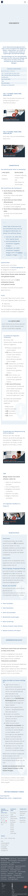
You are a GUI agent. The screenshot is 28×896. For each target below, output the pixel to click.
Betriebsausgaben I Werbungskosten (17, 860)
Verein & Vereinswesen (6, 875)
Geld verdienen (20, 877)
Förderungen (10, 868)
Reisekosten (23, 820)
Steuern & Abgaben (22, 858)
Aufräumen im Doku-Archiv (7, 85)
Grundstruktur (4, 77)
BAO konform (5, 817)
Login (11, 814)
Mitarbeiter (3, 868)
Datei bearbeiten (7, 608)
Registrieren (13, 816)
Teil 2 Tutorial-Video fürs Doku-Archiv (10, 75)
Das (5, 79)
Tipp (2, 81)
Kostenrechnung (5, 869)
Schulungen (4, 847)
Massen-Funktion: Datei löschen (12, 626)
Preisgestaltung (11, 877)
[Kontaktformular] (12, 888)
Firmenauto (3, 873)
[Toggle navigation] (25, 2)
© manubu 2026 (4, 885)
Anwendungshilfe (5, 843)
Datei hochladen (7, 603)
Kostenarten (18, 868)
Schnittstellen (4, 848)
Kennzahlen (3, 877)
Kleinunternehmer (15, 862)
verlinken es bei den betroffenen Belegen (14, 62)
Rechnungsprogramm (13, 879)
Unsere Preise (13, 818)
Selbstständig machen (15, 869)
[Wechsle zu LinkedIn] (12, 886)
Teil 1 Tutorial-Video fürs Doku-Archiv (10, 73)
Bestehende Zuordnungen (10, 617)
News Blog (13, 813)
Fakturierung (13, 858)
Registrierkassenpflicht (20, 866)
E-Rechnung (3, 879)
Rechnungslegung (17, 267)
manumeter (22, 813)
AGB (13, 892)
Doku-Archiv (22, 822)
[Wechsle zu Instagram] (12, 883)
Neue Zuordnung (7, 621)
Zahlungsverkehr (17, 875)
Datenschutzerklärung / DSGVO (19, 894)
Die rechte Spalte (5, 83)
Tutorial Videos (4, 845)
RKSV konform (5, 815)
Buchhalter (11, 864)
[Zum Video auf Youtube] (14, 115)
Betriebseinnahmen (5, 862)
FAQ (2, 841)
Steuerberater (4, 864)
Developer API (4, 850)
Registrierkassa (23, 811)
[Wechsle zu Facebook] (12, 885)
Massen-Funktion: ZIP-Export (11, 630)
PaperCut (22, 815)
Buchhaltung (4, 860)
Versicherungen (12, 871)
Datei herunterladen (9, 612)
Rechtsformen (4, 871)
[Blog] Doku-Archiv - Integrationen (10, 798)
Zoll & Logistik (18, 873)
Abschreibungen (22, 871)
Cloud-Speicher (4, 796)
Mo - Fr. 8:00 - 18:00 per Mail (8, 838)
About (13, 891)
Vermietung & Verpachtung (7, 866)
